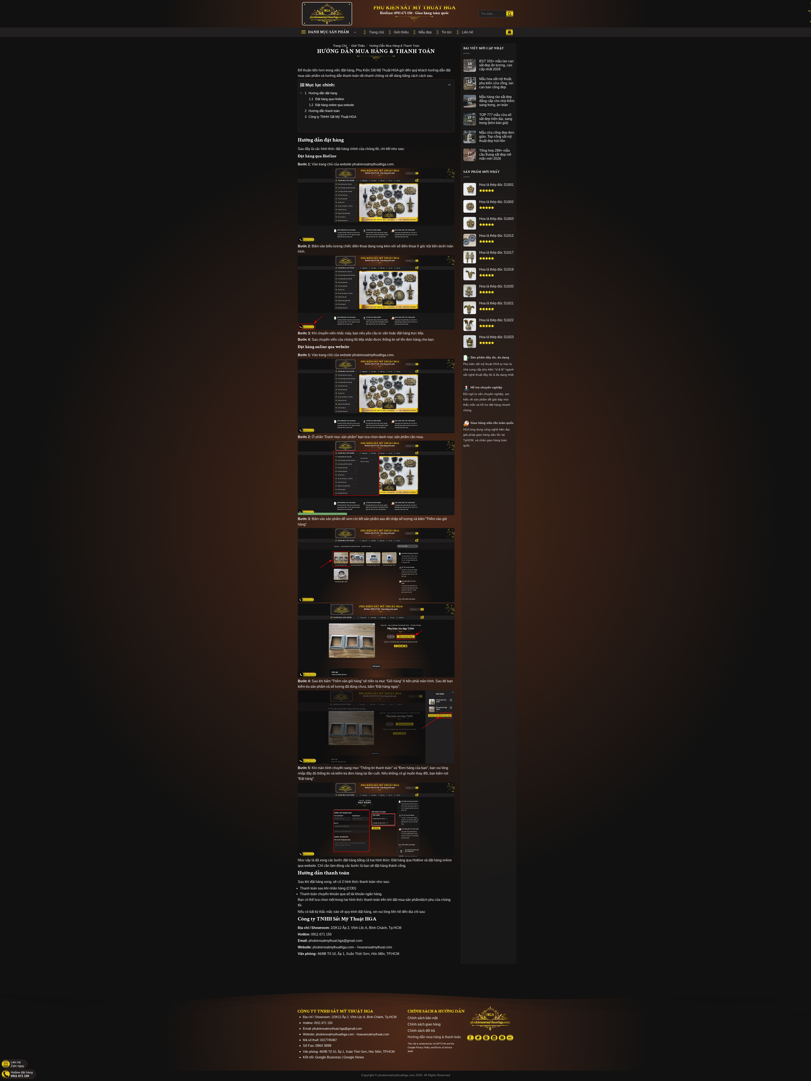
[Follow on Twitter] (478, 1038)
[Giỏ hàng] (509, 32)
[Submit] (509, 13)
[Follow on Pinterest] (486, 1038)
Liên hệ (467, 32)
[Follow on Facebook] (470, 1038)
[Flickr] (510, 1038)
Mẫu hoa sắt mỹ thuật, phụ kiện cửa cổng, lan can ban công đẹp (496, 83)
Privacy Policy (423, 1047)
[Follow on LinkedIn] (494, 1038)
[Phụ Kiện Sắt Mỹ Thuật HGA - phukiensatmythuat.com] (327, 13)
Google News (353, 1057)
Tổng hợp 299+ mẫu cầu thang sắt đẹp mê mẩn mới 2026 (495, 154)
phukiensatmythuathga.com (335, 1034)
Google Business (328, 1057)
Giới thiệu (401, 32)
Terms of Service (443, 1047)
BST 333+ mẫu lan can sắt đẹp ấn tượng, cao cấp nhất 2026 (496, 65)
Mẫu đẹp (425, 32)
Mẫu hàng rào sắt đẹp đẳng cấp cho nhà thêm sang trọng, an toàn (496, 101)
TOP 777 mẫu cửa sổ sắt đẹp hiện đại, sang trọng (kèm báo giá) (495, 119)
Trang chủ (376, 32)
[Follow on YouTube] (502, 1038)
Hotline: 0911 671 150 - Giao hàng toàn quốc (414, 13)
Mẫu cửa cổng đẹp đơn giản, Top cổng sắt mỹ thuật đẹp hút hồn (496, 136)
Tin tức (447, 32)
